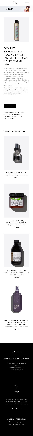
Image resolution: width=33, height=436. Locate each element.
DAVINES (11, 118)
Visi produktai (17, 116)
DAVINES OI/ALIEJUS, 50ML (16, 173)
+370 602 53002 (19, 370)
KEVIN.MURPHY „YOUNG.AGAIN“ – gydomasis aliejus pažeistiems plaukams (16, 322)
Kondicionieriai (20, 225)
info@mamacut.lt (18, 367)
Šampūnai (21, 275)
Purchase (9, 106)
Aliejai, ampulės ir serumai (21, 175)
